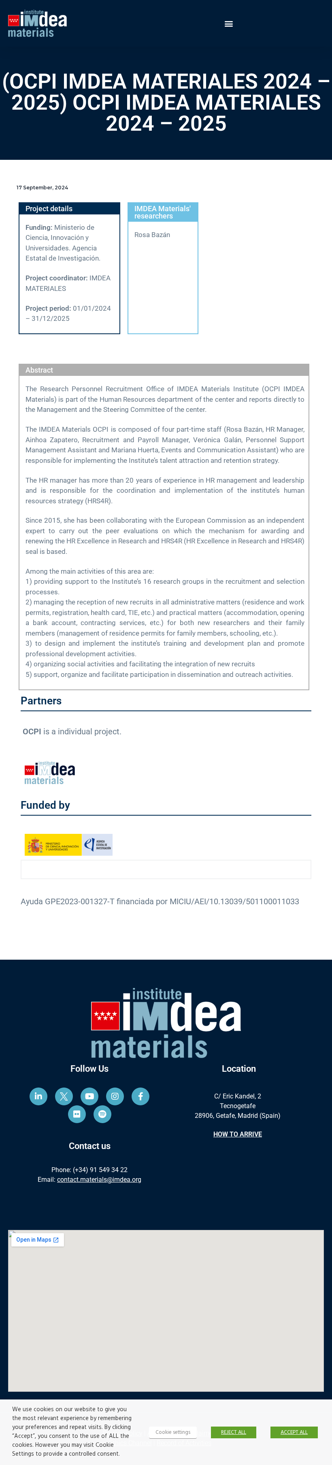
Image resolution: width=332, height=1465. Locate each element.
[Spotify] (102, 1114)
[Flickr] (77, 1114)
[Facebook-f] (140, 1096)
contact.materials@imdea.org (99, 1179)
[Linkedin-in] (38, 1096)
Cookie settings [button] (172, 1432)
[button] (229, 23)
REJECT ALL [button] (233, 1432)
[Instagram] (115, 1096)
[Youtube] (89, 1096)
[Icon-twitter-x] (64, 1096)
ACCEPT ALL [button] (294, 1432)
